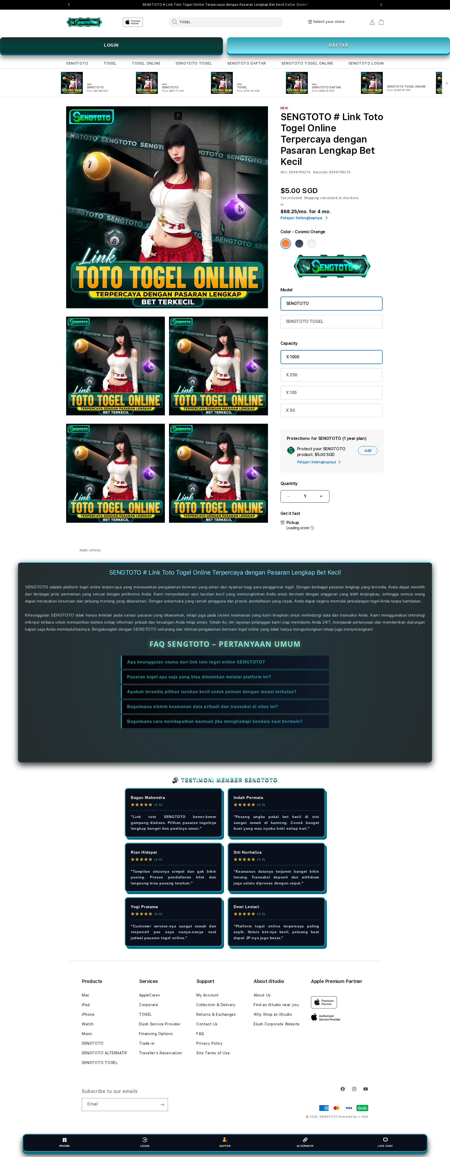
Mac (86, 995)
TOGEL (110, 63)
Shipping (311, 198)
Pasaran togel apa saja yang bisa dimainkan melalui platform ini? (199, 677)
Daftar (225, 1145)
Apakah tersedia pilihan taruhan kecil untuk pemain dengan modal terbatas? (212, 692)
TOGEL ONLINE (146, 63)
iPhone (88, 1014)
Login (144, 1145)
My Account (207, 995)
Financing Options (156, 1034)
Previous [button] (68, 4)
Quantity (289, 483)
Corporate (148, 1005)
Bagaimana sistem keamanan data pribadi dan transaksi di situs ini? (202, 706)
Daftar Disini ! (296, 5)
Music (87, 1034)
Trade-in (147, 1043)
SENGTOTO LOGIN (366, 63)
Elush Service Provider (159, 1024)
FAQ (200, 1034)
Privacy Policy (209, 1043)
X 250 (291, 374)
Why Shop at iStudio (273, 1014)
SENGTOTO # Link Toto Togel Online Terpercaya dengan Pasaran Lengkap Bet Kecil (225, 5)
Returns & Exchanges (216, 1014)
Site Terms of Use (213, 1053)
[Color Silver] (312, 243)
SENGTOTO (77, 63)
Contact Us (207, 1024)
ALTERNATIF (305, 1145)
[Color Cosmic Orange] (285, 243)
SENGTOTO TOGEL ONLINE (307, 63)
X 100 (291, 392)
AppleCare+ (149, 995)
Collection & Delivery (216, 1005)
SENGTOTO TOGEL (194, 63)
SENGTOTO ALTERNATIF (104, 1053)
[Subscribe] (162, 1104)
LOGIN (111, 45)
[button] (77, 63)
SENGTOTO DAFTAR (246, 63)
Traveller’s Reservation (160, 1053)
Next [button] (381, 4)
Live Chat (385, 1145)
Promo (64, 1145)
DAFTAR (338, 45)
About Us (262, 995)
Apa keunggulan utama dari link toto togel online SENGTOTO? (196, 662)
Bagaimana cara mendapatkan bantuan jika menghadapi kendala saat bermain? (215, 721)
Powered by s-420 (353, 1116)
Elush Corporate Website (277, 1024)
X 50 (290, 410)
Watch (88, 1024)
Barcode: (320, 172)
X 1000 (292, 356)
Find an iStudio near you (276, 1005)
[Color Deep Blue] (299, 243)
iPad (86, 1005)
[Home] (84, 22)
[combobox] (225, 22)
